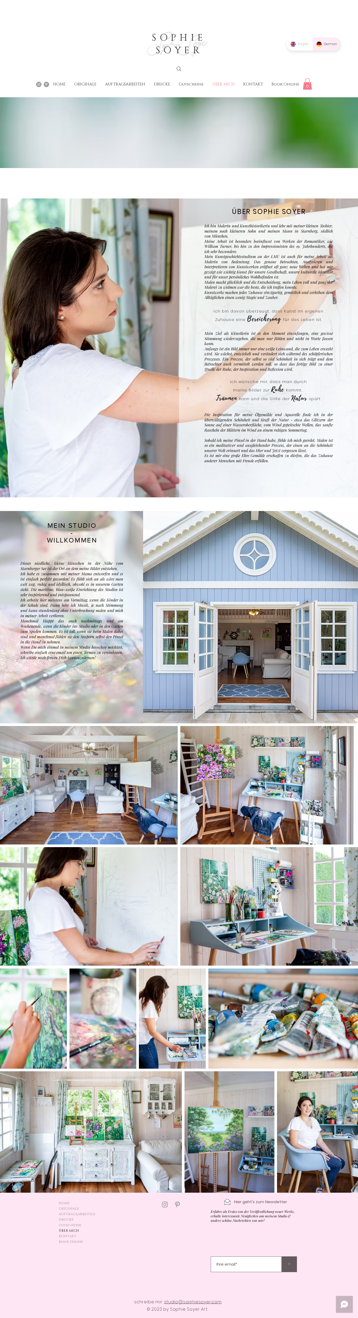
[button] (307, 84)
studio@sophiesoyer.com (193, 1302)
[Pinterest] (177, 1204)
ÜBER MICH (69, 1230)
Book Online (71, 1241)
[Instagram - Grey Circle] (38, 84)
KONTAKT (67, 1236)
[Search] (179, 68)
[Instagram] (165, 1204)
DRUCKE (66, 1219)
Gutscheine (70, 1225)
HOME (64, 1203)
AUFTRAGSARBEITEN (77, 1214)
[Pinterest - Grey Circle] (46, 84)
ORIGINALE (69, 1208)
